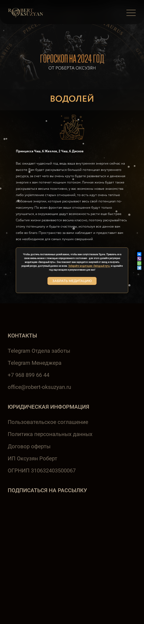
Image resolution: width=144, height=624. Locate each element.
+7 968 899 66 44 (28, 375)
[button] (131, 13)
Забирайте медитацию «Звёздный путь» (89, 265)
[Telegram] (139, 268)
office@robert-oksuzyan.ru (39, 387)
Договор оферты (29, 446)
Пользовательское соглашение (48, 422)
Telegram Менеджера (34, 363)
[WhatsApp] (139, 263)
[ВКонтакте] (139, 254)
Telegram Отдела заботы (39, 351)
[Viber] (139, 259)
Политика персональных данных (50, 434)
